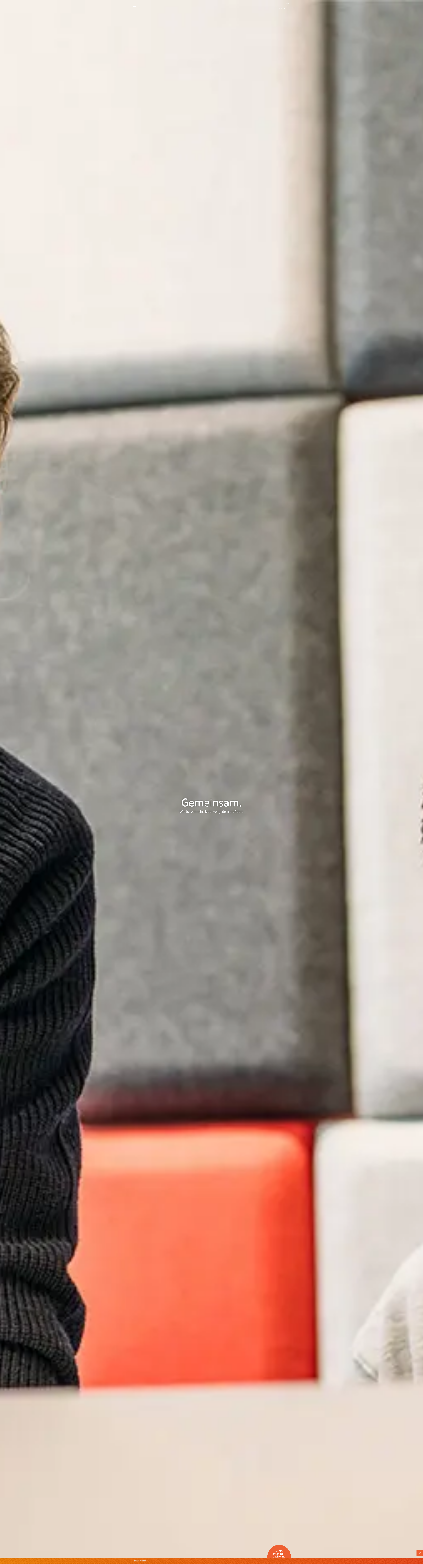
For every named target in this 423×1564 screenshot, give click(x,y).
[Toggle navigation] (134, 7)
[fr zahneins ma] (283, 6)
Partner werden (139, 1560)
